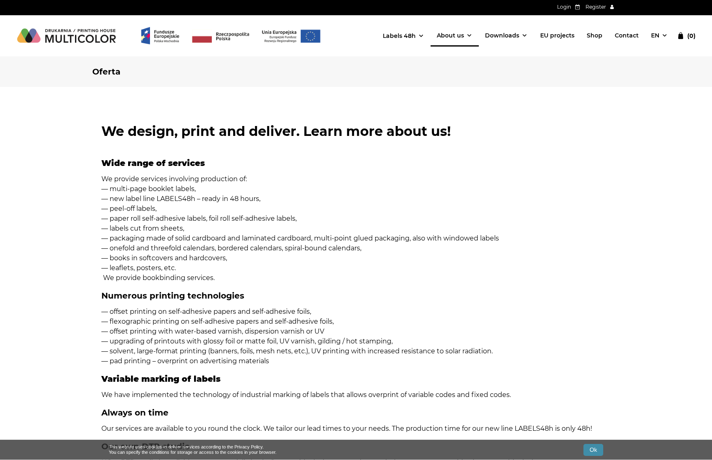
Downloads (502, 35)
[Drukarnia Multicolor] (67, 35)
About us (450, 35)
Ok (593, 449)
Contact (627, 35)
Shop (594, 35)
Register (596, 7)
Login (564, 7)
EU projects (557, 35)
